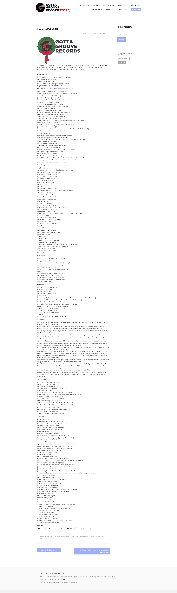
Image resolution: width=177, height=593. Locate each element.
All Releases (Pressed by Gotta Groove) (90, 5)
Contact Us (119, 9)
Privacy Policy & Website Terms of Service (52, 573)
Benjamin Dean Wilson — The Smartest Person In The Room (93, 551)
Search (121, 39)
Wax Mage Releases (135, 5)
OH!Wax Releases (122, 5)
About (126, 9)
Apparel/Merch (109, 9)
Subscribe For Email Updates (125, 54)
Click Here (63, 579)
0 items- (136, 10)
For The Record (49, 536)
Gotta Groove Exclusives (108, 5)
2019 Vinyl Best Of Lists (65, 536)
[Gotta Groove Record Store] (53, 7)
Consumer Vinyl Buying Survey (49, 550)
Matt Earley (105, 34)
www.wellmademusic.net (65, 89)
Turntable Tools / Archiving (96, 9)
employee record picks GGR (81, 536)
